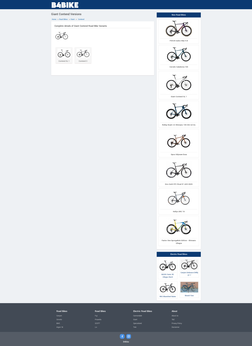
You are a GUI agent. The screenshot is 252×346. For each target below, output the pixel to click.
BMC (58, 323)
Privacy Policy (177, 323)
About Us (175, 316)
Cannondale (137, 316)
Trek (134, 327)
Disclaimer (175, 327)
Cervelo (59, 319)
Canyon (59, 316)
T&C (173, 319)
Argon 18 (59, 327)
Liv (96, 327)
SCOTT (97, 323)
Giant (135, 319)
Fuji (96, 316)
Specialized (137, 323)
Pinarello (98, 319)
